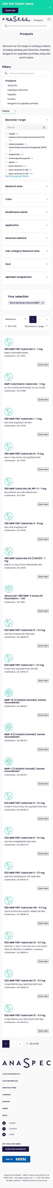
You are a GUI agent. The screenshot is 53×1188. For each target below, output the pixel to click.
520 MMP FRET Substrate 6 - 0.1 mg (24, 837)
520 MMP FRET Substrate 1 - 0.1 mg (24, 665)
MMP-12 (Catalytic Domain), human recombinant (25, 701)
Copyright (8, 1175)
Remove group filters (17, 176)
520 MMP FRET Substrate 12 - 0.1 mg (24, 1015)
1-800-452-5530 (42, 1178)
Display (6, 111)
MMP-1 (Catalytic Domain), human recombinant (24, 770)
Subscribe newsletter (15, 1149)
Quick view (43, 364)
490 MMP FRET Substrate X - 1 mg (23, 349)
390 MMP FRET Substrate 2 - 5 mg (23, 523)
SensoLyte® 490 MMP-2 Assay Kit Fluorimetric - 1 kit (23, 597)
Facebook (13, 1129)
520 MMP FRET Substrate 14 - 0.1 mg (24, 942)
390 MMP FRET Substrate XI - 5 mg (24, 453)
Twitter (11, 1134)
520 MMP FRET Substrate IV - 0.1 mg (24, 630)
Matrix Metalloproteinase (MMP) (25, 303)
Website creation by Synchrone (34, 1180)
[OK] (5, 26)
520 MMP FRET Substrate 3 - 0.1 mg (24, 872)
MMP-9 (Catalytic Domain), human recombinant (24, 735)
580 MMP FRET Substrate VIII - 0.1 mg (25, 907)
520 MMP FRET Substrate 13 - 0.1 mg (24, 980)
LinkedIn (12, 1123)
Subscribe (10, 10)
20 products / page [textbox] (34, 326)
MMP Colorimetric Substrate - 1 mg (24, 384)
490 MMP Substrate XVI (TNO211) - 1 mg (24, 559)
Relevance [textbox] (10, 319)
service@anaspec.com (23, 1178)
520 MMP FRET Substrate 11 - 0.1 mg (24, 803)
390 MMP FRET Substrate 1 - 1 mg (23, 418)
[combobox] (15, 318)
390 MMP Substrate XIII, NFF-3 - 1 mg (25, 488)
